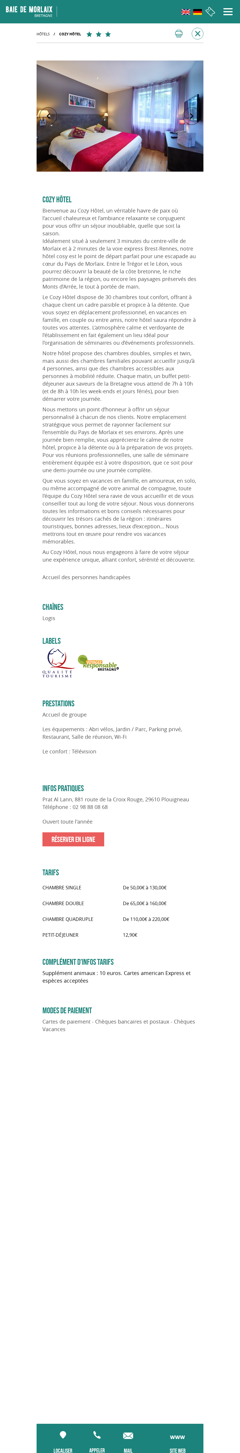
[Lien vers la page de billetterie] (210, 12)
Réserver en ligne (73, 839)
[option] (120, 116)
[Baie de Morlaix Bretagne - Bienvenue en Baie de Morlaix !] (31, 11)
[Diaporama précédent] (48, 116)
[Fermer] (197, 33)
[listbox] (120, 116)
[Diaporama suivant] (191, 116)
